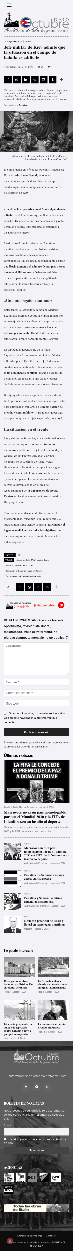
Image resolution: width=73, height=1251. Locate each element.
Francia (41, 1032)
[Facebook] (8, 79)
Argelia (7, 807)
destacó (22, 395)
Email (7, 1125)
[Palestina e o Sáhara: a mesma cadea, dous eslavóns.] (12, 878)
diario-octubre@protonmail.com (45, 1076)
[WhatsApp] (17, 79)
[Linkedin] (26, 79)
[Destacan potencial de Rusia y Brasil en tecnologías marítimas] (12, 924)
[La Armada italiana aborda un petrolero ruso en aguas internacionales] (53, 967)
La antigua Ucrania (13, 42)
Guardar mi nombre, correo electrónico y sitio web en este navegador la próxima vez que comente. (34, 718)
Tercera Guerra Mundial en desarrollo (23, 576)
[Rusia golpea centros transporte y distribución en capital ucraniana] (19, 967)
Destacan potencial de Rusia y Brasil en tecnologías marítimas (44, 922)
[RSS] (26, 1087)
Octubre (23, 105)
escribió (19, 215)
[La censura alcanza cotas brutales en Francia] (53, 1010)
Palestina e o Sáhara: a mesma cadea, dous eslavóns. (44, 877)
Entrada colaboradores (29, 1235)
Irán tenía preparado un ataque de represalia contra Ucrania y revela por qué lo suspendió (18, 1029)
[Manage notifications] (10, 1241)
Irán (6, 1038)
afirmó (24, 467)
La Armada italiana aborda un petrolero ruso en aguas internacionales (52, 984)
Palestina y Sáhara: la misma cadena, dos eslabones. (43, 900)
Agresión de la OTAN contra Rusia (33, 560)
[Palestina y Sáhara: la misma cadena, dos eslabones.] (12, 901)
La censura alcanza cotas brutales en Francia (52, 1025)
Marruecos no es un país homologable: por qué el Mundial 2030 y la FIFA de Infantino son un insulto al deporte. (35, 816)
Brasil (26, 917)
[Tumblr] (52, 79)
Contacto (51, 1235)
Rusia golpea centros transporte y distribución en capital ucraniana (18, 984)
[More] (62, 79)
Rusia (28, 42)
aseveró (54, 339)
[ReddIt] (35, 79)
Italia (40, 992)
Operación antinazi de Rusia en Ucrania (24, 570)
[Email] (43, 79)
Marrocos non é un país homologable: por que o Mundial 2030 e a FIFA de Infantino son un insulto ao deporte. (46, 853)
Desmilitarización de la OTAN (19, 565)
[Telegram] (36, 1087)
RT (19, 555)
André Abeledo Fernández (25, 807)
